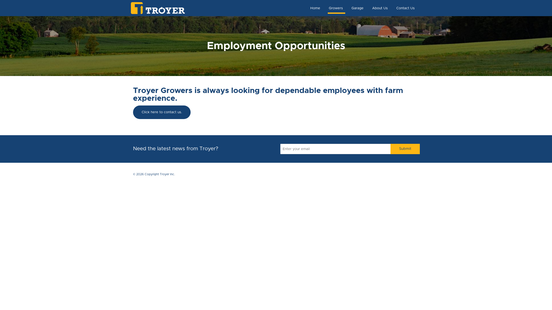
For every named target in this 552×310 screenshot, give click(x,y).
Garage (357, 8)
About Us (380, 8)
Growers (336, 8)
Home (315, 8)
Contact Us (405, 8)
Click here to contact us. (162, 112)
